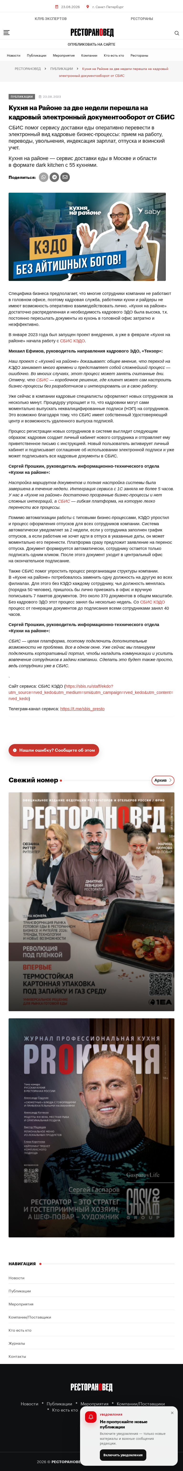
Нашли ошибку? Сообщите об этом (57, 750)
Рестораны (139, 55)
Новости (13, 55)
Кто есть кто (114, 55)
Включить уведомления (123, 1455)
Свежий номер (33, 780)
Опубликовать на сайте (91, 44)
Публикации (36, 55)
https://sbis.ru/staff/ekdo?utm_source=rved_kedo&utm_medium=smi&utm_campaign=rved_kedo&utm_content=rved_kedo (91, 692)
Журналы (17, 1343)
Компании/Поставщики (30, 1316)
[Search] (177, 33)
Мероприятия (64, 55)
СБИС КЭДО (72, 340)
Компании (89, 55)
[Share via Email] (65, 177)
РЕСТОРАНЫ (142, 19)
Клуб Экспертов (51, 19)
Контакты (17, 1356)
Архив (161, 780)
